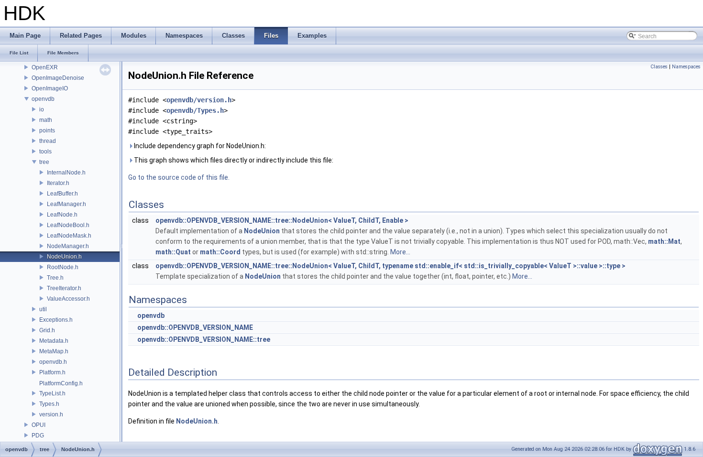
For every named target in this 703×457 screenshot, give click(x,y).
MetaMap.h (53, 351)
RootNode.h (62, 267)
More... (400, 252)
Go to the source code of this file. (179, 177)
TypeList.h (52, 393)
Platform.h (52, 372)
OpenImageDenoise (58, 78)
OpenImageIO (50, 88)
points (47, 130)
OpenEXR (45, 67)
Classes (659, 67)
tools (45, 151)
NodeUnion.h (64, 256)
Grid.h (47, 330)
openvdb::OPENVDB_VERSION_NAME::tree (203, 339)
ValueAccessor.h (68, 298)
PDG (38, 435)
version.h (51, 414)
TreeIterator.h (64, 288)
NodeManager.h (68, 246)
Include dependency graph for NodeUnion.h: (199, 146)
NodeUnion (262, 231)
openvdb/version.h (198, 100)
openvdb (43, 99)
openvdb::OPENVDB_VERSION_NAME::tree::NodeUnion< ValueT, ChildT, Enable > (281, 220)
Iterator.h (58, 183)
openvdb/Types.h (195, 110)
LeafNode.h (62, 214)
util (43, 309)
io (41, 109)
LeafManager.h (66, 204)
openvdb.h (53, 362)
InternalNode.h (66, 172)
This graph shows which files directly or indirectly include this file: (232, 160)
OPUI (38, 425)
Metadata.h (53, 340)
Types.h (49, 404)
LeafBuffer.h (62, 193)
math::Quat (173, 252)
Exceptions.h (56, 319)
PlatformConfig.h (61, 383)
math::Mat (664, 241)
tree (44, 162)
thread (47, 141)
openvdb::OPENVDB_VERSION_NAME (195, 327)
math (45, 120)
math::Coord (220, 252)
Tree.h (55, 277)
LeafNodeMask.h (69, 235)
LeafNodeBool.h (68, 225)
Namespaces (686, 67)
